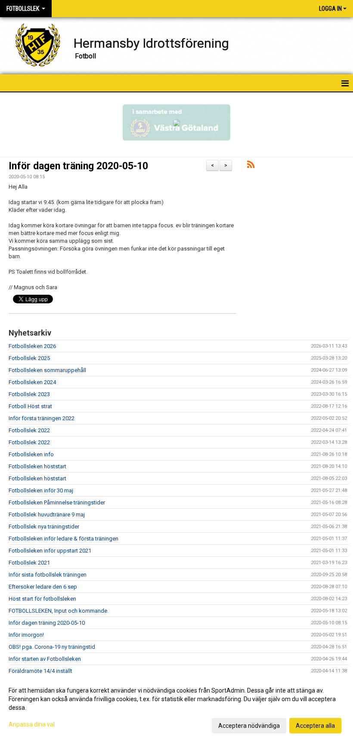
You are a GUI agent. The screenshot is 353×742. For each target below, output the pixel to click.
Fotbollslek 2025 (29, 358)
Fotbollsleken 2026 (32, 346)
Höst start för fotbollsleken (42, 598)
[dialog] (176, 707)
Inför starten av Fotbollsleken (45, 659)
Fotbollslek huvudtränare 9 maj (47, 514)
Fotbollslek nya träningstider (44, 526)
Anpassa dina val (32, 724)
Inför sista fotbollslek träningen (48, 574)
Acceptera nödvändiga (249, 725)
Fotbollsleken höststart (37, 466)
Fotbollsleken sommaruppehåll (47, 370)
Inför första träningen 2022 (41, 418)
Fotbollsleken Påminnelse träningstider (57, 502)
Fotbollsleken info (31, 454)
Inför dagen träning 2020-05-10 (78, 166)
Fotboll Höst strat (30, 406)
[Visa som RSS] (250, 166)
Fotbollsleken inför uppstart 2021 (50, 550)
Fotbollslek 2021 (29, 562)
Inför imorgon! (26, 635)
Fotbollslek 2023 (29, 394)
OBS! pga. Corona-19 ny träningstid (52, 647)
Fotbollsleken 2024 (32, 382)
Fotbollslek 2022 (29, 430)
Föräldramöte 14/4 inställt (40, 671)
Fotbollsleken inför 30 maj (41, 490)
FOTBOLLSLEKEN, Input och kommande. (58, 611)
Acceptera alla (315, 725)
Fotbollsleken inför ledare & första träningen (63, 538)
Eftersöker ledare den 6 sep (43, 586)
